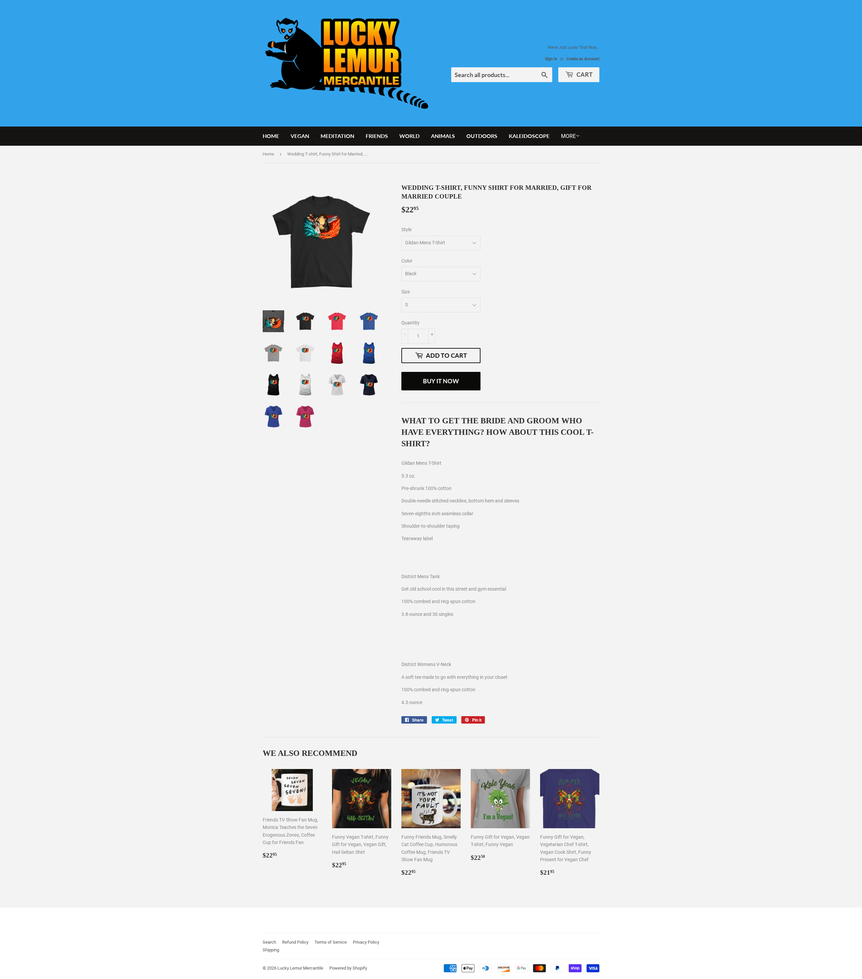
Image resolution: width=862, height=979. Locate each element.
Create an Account (582, 59)
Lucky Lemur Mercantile (300, 968)
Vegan (300, 136)
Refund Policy (295, 942)
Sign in (551, 59)
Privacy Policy (366, 942)
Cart (584, 74)
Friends (377, 136)
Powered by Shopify (348, 968)
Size (405, 291)
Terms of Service (330, 942)
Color (406, 261)
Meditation (337, 136)
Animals (443, 136)
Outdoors (481, 136)
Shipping (271, 949)
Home (271, 136)
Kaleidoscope (529, 136)
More (568, 136)
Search (269, 942)
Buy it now (441, 381)
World (409, 136)
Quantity (410, 322)
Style (406, 229)
